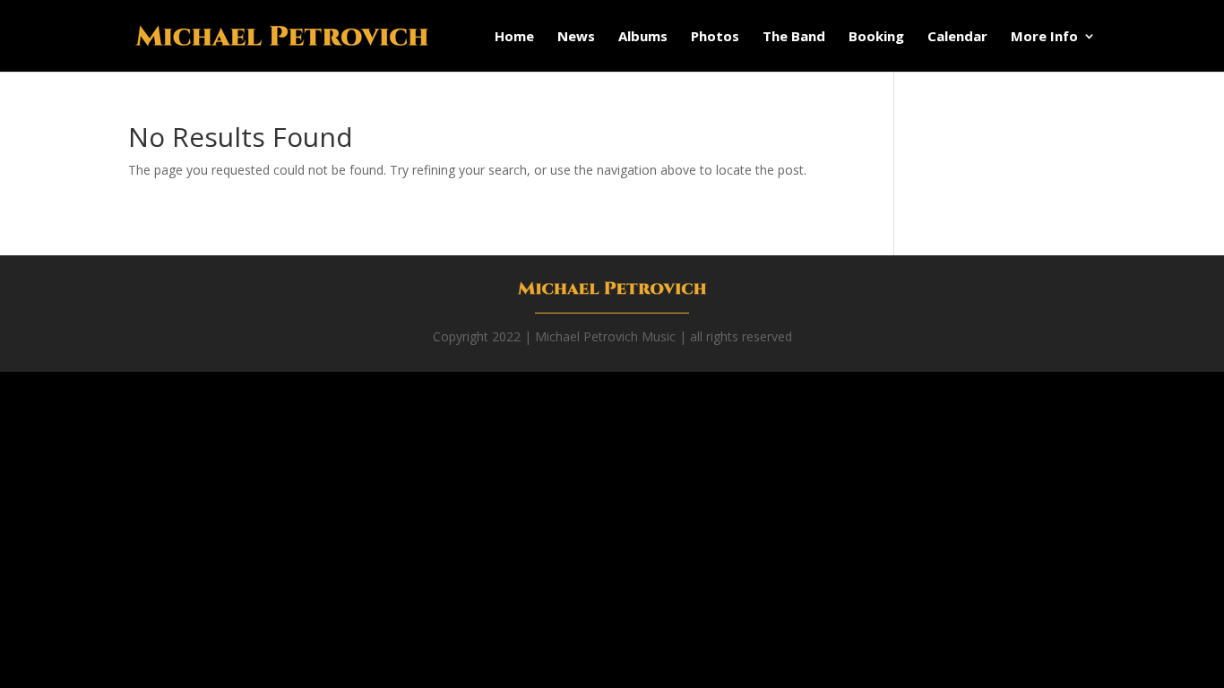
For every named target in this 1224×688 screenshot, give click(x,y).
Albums (643, 37)
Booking (876, 37)
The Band (794, 37)
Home (514, 37)
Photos (715, 37)
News (576, 37)
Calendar (957, 37)
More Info (1044, 37)
